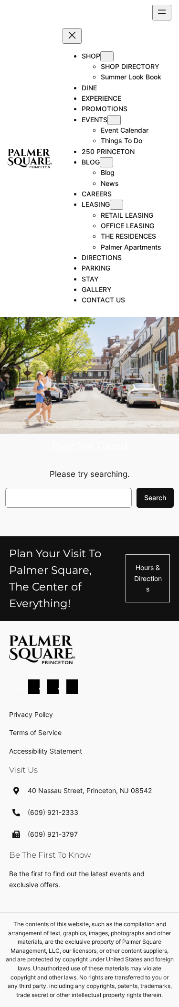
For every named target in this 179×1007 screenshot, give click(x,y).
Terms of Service (35, 732)
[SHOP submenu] (107, 56)
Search (155, 498)
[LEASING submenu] (116, 205)
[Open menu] (161, 12)
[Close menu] (72, 36)
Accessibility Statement (45, 751)
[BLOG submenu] (106, 162)
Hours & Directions (148, 578)
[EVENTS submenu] (114, 120)
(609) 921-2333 (53, 812)
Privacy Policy (31, 714)
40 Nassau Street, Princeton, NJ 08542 (90, 790)
